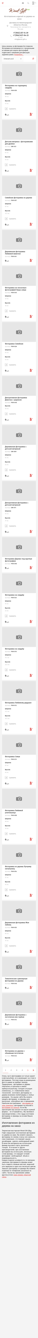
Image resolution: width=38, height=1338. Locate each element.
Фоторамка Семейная (14, 344)
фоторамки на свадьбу (10, 1108)
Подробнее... (18, 54)
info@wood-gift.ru (21, 39)
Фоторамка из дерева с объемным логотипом (15, 1052)
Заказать (31, 114)
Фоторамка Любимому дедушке (18, 703)
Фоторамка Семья (12, 757)
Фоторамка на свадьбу (14, 595)
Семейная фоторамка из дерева (18, 198)
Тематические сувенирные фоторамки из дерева (16, 980)
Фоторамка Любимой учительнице (14, 811)
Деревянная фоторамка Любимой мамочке (15, 252)
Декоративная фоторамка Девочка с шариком (16, 399)
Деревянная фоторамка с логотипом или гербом (16, 1016)
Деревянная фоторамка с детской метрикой (16, 448)
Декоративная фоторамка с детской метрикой (16, 504)
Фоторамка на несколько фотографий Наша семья (15, 289)
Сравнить (12, 109)
